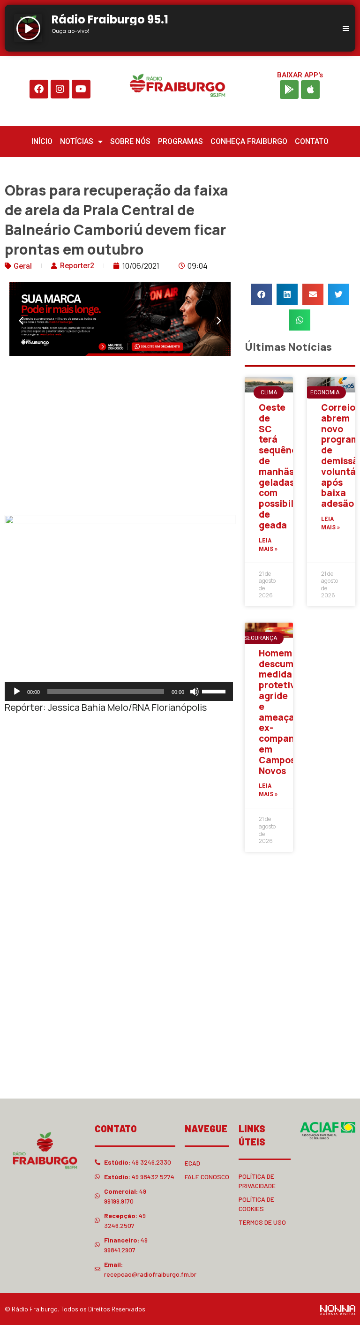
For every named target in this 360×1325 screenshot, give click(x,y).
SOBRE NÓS (130, 141)
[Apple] (310, 89)
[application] (119, 691)
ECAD (192, 1163)
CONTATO (312, 141)
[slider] (215, 690)
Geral (23, 266)
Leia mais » (268, 544)
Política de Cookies (256, 1203)
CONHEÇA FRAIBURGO (248, 141)
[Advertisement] (120, 437)
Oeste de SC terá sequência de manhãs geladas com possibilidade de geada (289, 466)
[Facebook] (39, 89)
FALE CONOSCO (207, 1177)
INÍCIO (41, 141)
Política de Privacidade (257, 1180)
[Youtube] (81, 89)
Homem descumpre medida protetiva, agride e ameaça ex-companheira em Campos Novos (288, 712)
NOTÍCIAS (76, 141)
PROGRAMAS (180, 141)
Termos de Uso (262, 1222)
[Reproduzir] (17, 691)
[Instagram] (60, 89)
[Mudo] (194, 691)
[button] (21, 320)
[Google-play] (289, 89)
